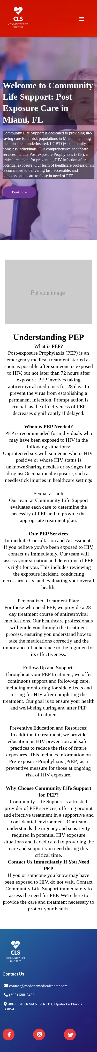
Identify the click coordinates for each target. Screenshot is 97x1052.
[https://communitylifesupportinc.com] (18, 19)
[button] (81, 19)
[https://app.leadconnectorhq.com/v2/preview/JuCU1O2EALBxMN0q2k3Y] (48, 953)
